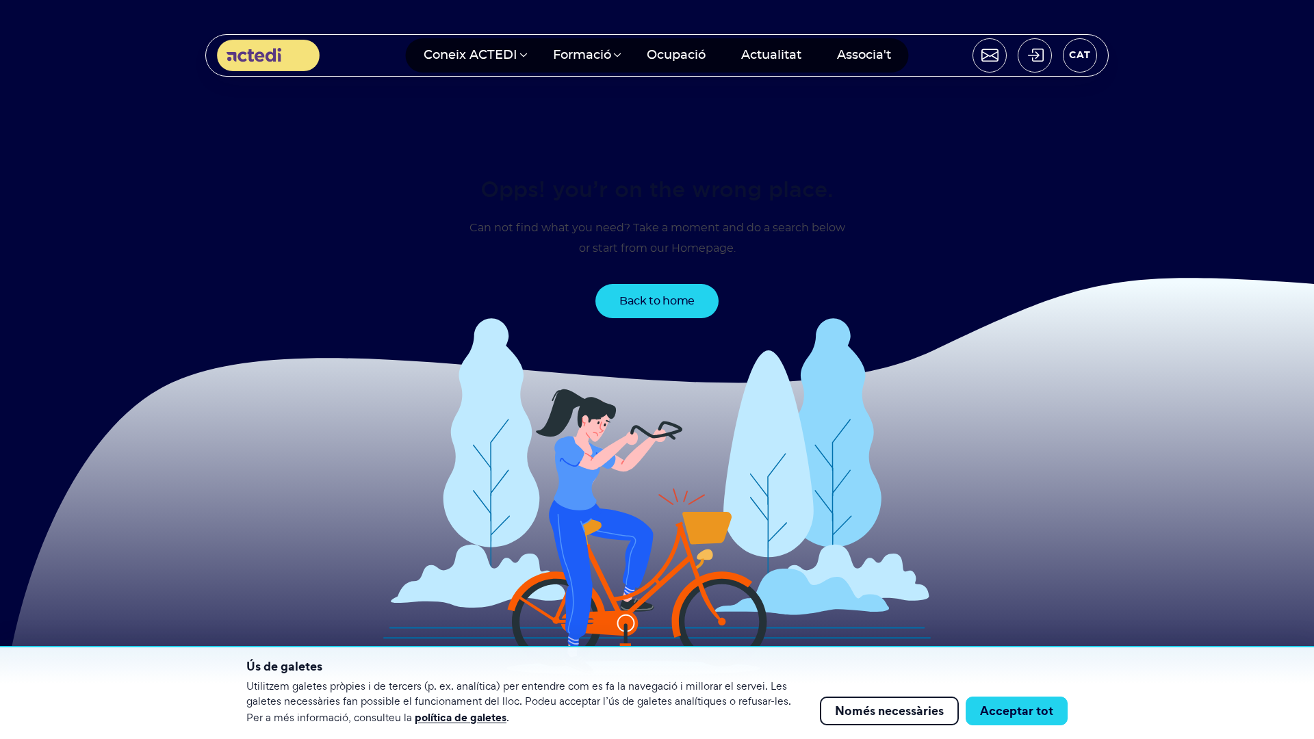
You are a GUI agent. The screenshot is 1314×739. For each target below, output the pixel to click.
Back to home (657, 301)
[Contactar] (989, 55)
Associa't (864, 55)
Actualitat (771, 55)
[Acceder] (1035, 55)
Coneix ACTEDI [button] (470, 55)
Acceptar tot (1016, 710)
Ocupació (676, 55)
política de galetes (460, 717)
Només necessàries (889, 710)
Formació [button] (582, 55)
